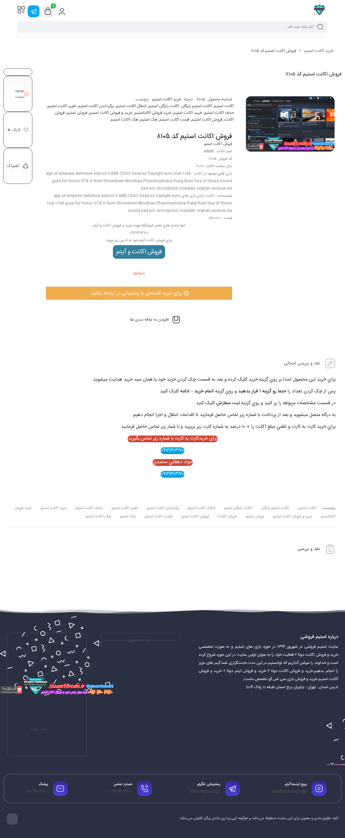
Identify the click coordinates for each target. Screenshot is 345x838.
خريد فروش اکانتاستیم (152, 112)
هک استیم (148, 119)
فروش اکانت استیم (206, 119)
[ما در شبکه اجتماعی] (33, 11)
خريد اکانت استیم (187, 112)
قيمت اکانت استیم (174, 119)
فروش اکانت (227, 517)
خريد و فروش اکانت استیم (110, 112)
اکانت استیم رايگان (196, 106)
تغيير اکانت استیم (62, 106)
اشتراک (13, 166)
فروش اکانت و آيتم (139, 252)
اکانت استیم (224, 106)
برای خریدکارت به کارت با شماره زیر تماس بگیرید (172, 439)
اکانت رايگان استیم (164, 106)
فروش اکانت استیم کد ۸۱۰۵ (194, 136)
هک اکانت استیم (124, 119)
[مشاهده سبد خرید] (48, 11)
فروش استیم (77, 112)
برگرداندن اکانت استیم (96, 106)
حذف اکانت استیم (219, 112)
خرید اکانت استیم (318, 50)
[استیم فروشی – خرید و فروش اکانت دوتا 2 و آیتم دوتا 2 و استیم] (319, 11)
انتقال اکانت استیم (131, 106)
